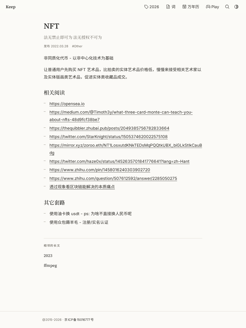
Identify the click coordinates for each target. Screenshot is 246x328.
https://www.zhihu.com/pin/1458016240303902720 (99, 169)
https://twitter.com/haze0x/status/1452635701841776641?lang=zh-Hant (119, 161)
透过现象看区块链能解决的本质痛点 (82, 186)
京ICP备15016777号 (79, 320)
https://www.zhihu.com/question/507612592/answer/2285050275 (113, 178)
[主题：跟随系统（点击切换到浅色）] (236, 7)
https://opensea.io (67, 103)
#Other (77, 46)
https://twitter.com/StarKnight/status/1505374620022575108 (108, 136)
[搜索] (227, 6)
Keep (11, 7)
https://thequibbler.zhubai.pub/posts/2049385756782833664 (109, 128)
